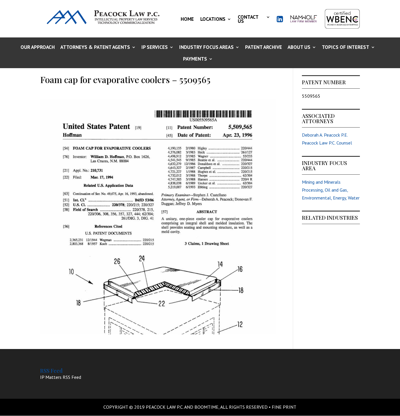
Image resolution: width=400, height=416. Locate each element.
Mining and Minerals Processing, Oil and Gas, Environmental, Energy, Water (331, 190)
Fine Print (284, 407)
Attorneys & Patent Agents (95, 47)
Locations (212, 19)
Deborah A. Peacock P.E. (325, 135)
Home (187, 19)
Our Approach (37, 47)
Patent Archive (263, 47)
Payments (195, 59)
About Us (299, 47)
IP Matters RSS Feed (60, 377)
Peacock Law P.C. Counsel (327, 143)
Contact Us (248, 19)
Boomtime (206, 407)
